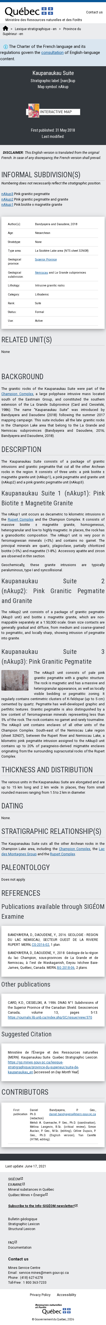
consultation (52, 52)
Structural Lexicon (21, 1229)
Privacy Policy (40, 1295)
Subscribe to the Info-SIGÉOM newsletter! (41, 1206)
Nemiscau (41, 272)
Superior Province (46, 259)
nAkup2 (7, 199)
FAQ (11, 1243)
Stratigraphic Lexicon (24, 1224)
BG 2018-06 (65, 968)
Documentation (20, 1247)
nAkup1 (7, 204)
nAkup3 (7, 194)
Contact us (94, 12)
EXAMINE (15, 1185)
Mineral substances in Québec (31, 1189)
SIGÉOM (14, 1179)
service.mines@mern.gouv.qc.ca (44, 1273)
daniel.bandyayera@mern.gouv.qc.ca (72, 1114)
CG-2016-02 (40, 945)
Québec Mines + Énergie (26, 1195)
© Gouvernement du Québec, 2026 (53, 1319)
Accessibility (66, 1295)
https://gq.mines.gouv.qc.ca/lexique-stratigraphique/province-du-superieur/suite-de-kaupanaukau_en (43, 1067)
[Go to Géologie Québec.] (5, 29)
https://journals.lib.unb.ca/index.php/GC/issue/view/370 (50, 1017)
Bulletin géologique (22, 1219)
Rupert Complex (21, 519)
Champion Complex (17, 394)
